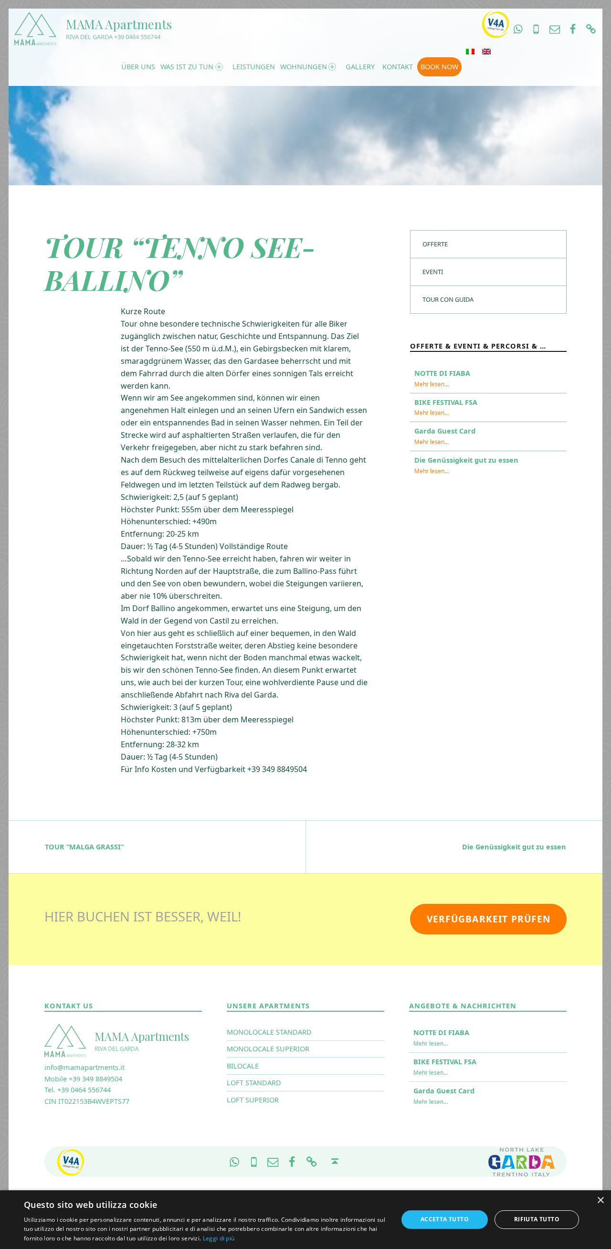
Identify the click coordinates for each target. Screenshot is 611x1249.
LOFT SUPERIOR (253, 1099)
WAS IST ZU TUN (186, 66)
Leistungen (253, 66)
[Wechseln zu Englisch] (486, 51)
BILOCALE (243, 1065)
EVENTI (432, 271)
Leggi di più (219, 1238)
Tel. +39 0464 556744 (77, 1089)
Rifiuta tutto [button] (536, 1219)
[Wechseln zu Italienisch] (470, 51)
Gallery (360, 66)
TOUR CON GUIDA (448, 299)
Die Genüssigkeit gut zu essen (466, 460)
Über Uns (138, 66)
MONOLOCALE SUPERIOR (268, 1048)
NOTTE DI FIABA (442, 373)
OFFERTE (435, 244)
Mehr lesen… (431, 384)
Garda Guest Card (444, 430)
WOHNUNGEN (303, 66)
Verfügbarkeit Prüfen (488, 919)
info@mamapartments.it (84, 1067)
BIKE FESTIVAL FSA (445, 402)
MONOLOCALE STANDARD (269, 1032)
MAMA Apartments (119, 24)
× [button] (600, 1200)
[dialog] (305, 1219)
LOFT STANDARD (254, 1082)
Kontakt (397, 66)
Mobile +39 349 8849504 (83, 1078)
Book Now (439, 66)
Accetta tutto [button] (445, 1219)
